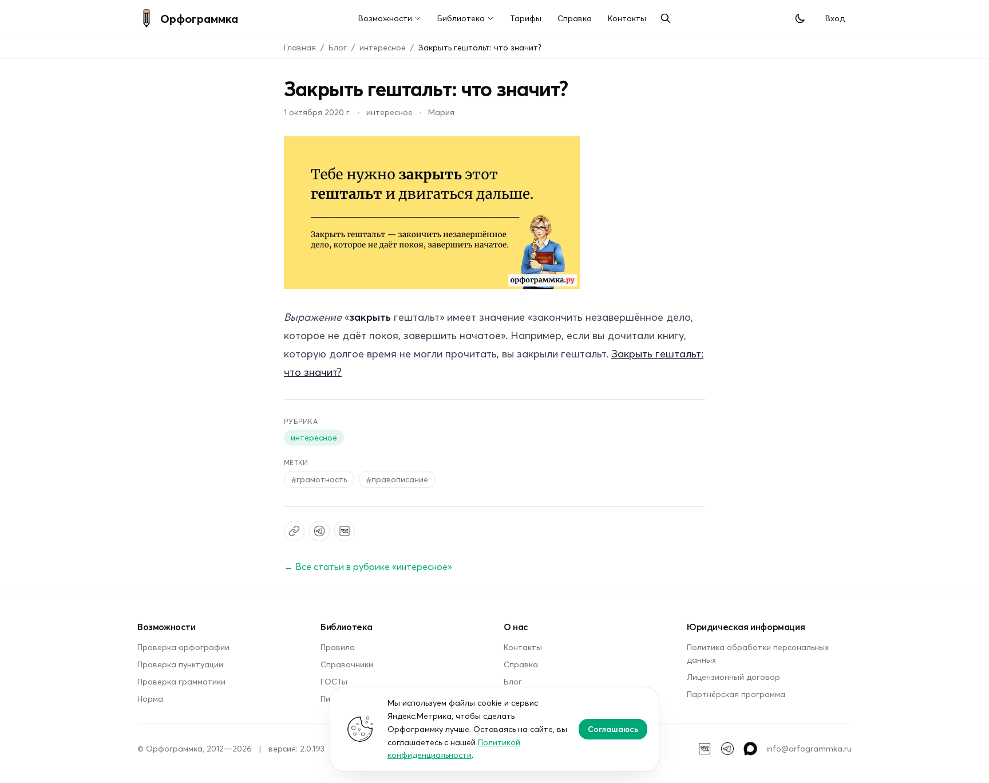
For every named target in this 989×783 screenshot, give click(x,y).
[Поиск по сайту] (665, 18)
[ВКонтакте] (704, 749)
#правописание (397, 479)
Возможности (385, 18)
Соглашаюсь (613, 728)
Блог (338, 47)
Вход (835, 18)
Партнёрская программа (736, 693)
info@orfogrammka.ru (809, 748)
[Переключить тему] (800, 18)
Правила (338, 647)
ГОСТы (334, 681)
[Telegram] (727, 749)
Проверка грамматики (181, 681)
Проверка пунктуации (180, 664)
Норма (150, 698)
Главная (300, 47)
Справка (574, 18)
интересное (382, 47)
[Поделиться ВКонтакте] (344, 531)
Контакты (627, 18)
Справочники (347, 664)
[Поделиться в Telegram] (319, 531)
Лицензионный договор (733, 676)
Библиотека (461, 18)
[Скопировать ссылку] (294, 531)
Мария (441, 112)
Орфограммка (199, 18)
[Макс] (750, 749)
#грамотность (319, 479)
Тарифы (525, 18)
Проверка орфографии (183, 647)
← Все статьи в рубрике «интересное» (368, 566)
